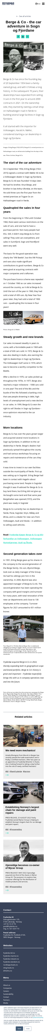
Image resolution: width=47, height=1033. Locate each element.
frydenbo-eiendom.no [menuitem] (11, 962)
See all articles (25, 16)
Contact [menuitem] (6, 997)
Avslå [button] (28, 1028)
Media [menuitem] (5, 1003)
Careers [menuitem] (6, 991)
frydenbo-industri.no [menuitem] (11, 959)
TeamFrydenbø (16, 771)
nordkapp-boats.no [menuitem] (10, 965)
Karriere (27, 771)
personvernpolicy (38, 1017)
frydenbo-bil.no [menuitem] (9, 953)
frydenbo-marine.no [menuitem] (10, 956)
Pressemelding (16, 829)
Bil (8, 771)
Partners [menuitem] (6, 1000)
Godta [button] (19, 1028)
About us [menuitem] (6, 985)
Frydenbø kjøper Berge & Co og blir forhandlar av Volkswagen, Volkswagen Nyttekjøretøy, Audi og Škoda (23, 538)
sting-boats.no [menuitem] (8, 968)
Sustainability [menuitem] (8, 994)
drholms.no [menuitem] (7, 971)
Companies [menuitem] (7, 988)
